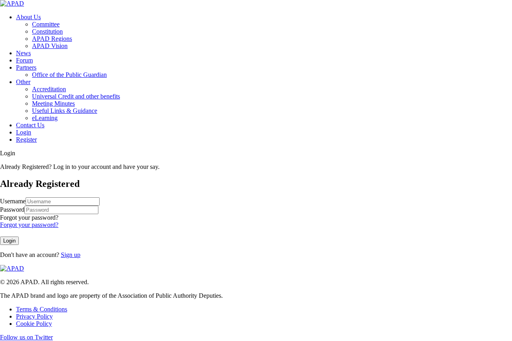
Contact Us (30, 125)
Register (26, 139)
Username (13, 201)
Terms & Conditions (41, 309)
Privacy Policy (34, 316)
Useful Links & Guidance (64, 110)
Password (12, 209)
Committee (46, 24)
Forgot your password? (29, 217)
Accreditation (49, 89)
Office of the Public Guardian (69, 74)
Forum (24, 60)
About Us (28, 17)
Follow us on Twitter (26, 337)
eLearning (45, 117)
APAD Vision (50, 45)
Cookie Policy (34, 323)
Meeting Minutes (53, 103)
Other (23, 81)
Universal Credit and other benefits (76, 96)
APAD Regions (52, 38)
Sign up (70, 254)
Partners (26, 67)
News (23, 53)
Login (23, 132)
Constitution (47, 31)
